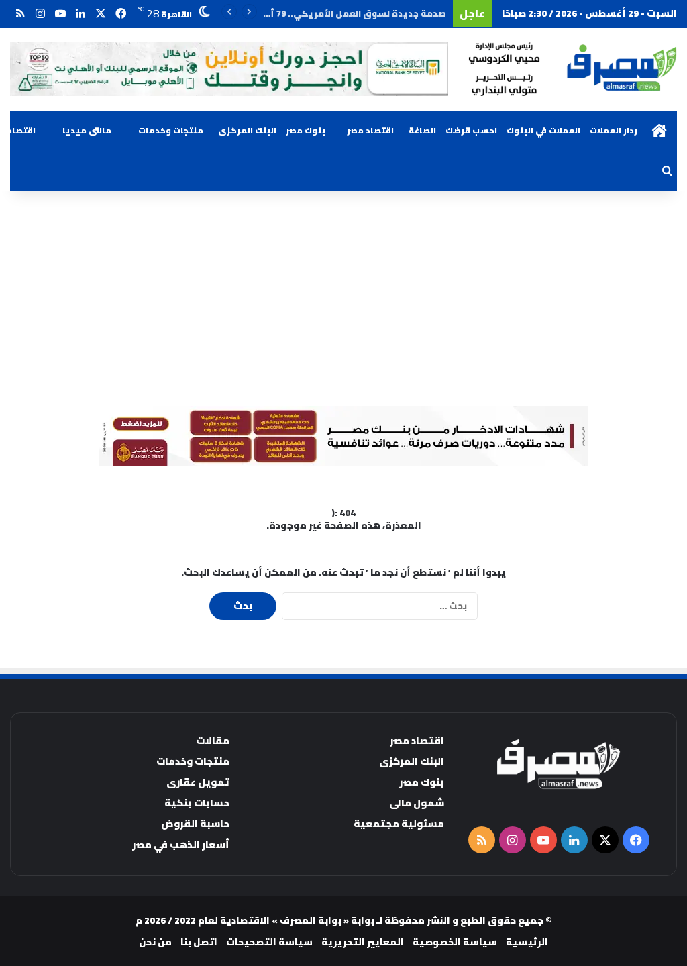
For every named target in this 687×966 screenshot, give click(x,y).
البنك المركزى (247, 130)
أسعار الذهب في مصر (180, 844)
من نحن (155, 942)
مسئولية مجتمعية (399, 823)
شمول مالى (416, 803)
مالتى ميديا (86, 130)
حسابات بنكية (196, 803)
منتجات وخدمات (170, 130)
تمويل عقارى (197, 782)
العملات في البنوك (543, 130)
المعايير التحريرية (362, 942)
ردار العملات (613, 130)
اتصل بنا (198, 942)
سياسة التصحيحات (269, 942)
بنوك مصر (305, 130)
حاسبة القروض (195, 823)
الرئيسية (527, 942)
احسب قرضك (471, 130)
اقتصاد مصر (370, 130)
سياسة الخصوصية (455, 942)
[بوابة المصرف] (572, 69)
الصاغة (422, 130)
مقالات (212, 740)
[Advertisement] (343, 298)
